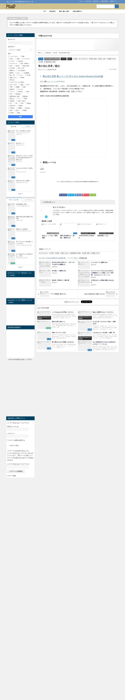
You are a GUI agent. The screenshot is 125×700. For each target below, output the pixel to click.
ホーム (81, 1)
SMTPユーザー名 (13, 426)
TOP (44, 11)
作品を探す (88, 1)
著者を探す (96, 1)
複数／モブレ (112, 58)
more (19, 193)
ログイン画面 (11, 475)
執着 (76, 58)
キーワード (11, 39)
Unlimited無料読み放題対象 (52, 58)
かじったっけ (52, 81)
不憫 (41, 61)
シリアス (63, 58)
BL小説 (41, 58)
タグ (9, 53)
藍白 (41, 81)
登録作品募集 (104, 1)
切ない (69, 58)
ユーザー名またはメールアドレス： (19, 464)
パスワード (10, 433)
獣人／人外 (103, 58)
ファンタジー (84, 58)
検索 (20, 116)
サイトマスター (113, 69)
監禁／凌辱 (94, 58)
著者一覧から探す (64, 11)
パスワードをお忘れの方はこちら (18, 450)
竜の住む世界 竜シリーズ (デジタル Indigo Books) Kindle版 (73, 76)
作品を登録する (77, 11)
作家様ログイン (114, 1)
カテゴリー (11, 46)
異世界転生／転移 (50, 61)
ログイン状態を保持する (16, 440)
